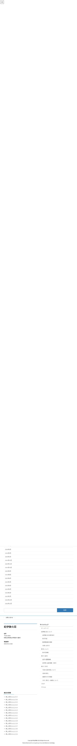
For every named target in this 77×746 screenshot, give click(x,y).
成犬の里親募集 (46, 659)
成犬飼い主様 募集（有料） (49, 663)
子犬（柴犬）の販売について (50, 680)
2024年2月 (8, 553)
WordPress (31, 743)
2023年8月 (8, 574)
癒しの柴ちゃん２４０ (12, 718)
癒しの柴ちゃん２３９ (12, 720)
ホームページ (44, 628)
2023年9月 (8, 571)
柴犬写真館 (45, 652)
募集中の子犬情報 (47, 677)
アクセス (43, 687)
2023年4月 (8, 585)
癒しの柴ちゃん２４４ (12, 705)
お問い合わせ (9, 617)
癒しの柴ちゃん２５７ (12, 697)
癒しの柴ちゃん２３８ (12, 723)
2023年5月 (8, 582)
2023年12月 (8, 560)
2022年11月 (8, 603)
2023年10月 (8, 567)
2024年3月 (8, 549)
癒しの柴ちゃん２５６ (12, 699)
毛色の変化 (45, 673)
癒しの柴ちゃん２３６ (12, 728)
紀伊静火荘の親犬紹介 (48, 635)
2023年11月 (8, 564)
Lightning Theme (39, 743)
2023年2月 (8, 592)
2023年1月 (8, 596)
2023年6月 (8, 578)
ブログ (43, 683)
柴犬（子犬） (44, 666)
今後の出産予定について (49, 670)
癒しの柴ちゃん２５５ (12, 702)
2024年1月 (8, 556)
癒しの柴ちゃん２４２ (12, 713)
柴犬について (44, 649)
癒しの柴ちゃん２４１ (12, 715)
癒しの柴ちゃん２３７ (12, 726)
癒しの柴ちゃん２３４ (12, 734)
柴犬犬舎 (44, 638)
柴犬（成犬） (44, 656)
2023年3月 (8, 589)
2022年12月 (8, 600)
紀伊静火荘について (46, 631)
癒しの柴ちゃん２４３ (12, 710)
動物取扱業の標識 (47, 642)
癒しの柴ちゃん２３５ (12, 731)
